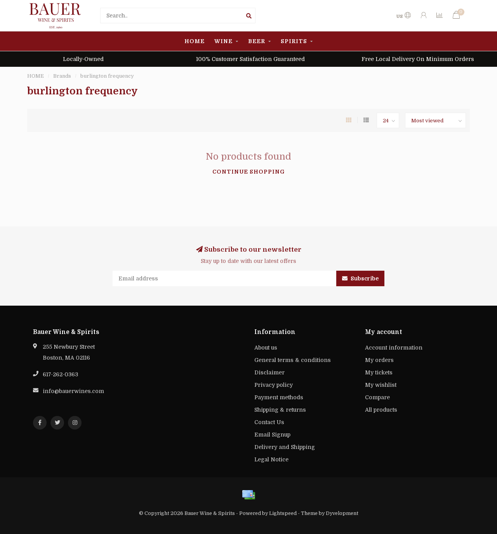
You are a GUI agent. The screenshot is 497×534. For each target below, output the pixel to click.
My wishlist (380, 385)
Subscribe (364, 278)
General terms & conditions (292, 360)
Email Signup (272, 434)
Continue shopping (248, 172)
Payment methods (278, 397)
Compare (377, 397)
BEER (256, 41)
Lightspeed (283, 513)
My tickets (379, 372)
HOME (194, 41)
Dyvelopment (342, 513)
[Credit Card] (248, 495)
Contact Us (269, 422)
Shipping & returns (280, 410)
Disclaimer (269, 372)
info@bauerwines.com (73, 391)
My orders (379, 360)
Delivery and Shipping (284, 447)
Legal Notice (271, 459)
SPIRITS (294, 41)
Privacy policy (273, 385)
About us (265, 347)
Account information (393, 347)
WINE (223, 41)
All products (381, 410)
